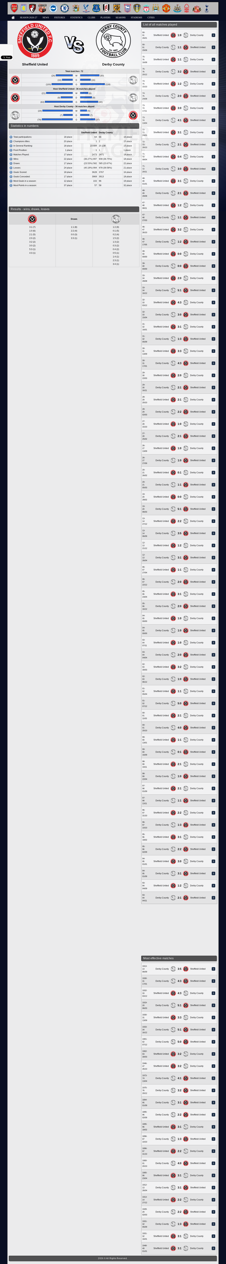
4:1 (179, 120)
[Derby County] (185, 34)
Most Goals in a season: (24, 181)
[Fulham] (106, 5)
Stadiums (136, 17)
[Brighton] (53, 5)
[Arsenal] (14, 5)
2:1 (179, 144)
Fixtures (59, 17)
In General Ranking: (23, 146)
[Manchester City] (155, 5)
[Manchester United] (166, 5)
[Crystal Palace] (86, 5)
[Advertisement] (179, 929)
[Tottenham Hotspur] (206, 5)
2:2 (179, 411)
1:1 (179, 47)
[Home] (13, 17)
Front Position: (20, 150)
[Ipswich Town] (127, 5)
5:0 (179, 703)
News (46, 17)
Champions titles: (21, 141)
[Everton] (96, 5)
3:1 (179, 132)
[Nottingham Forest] (186, 5)
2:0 (179, 96)
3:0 (179, 108)
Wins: (16, 159)
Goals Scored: (20, 172)
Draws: (16, 163)
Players (105, 17)
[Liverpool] (146, 5)
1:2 (179, 83)
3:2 (179, 71)
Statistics (76, 17)
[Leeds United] (137, 5)
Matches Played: (21, 154)
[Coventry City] (76, 5)
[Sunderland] (197, 5)
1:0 (179, 35)
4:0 (179, 727)
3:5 (179, 533)
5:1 (179, 290)
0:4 (179, 156)
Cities (150, 17)
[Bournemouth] (32, 5)
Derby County (196, 35)
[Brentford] (42, 5)
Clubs (91, 17)
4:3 (179, 302)
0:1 (179, 472)
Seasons (121, 17)
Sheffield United (161, 35)
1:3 (179, 339)
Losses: (17, 168)
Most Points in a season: (25, 185)
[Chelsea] (64, 5)
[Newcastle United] (177, 5)
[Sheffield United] (173, 34)
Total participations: (22, 137)
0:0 (179, 253)
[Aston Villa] (23, 5)
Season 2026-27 (28, 17)
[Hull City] (116, 5)
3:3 (179, 351)
